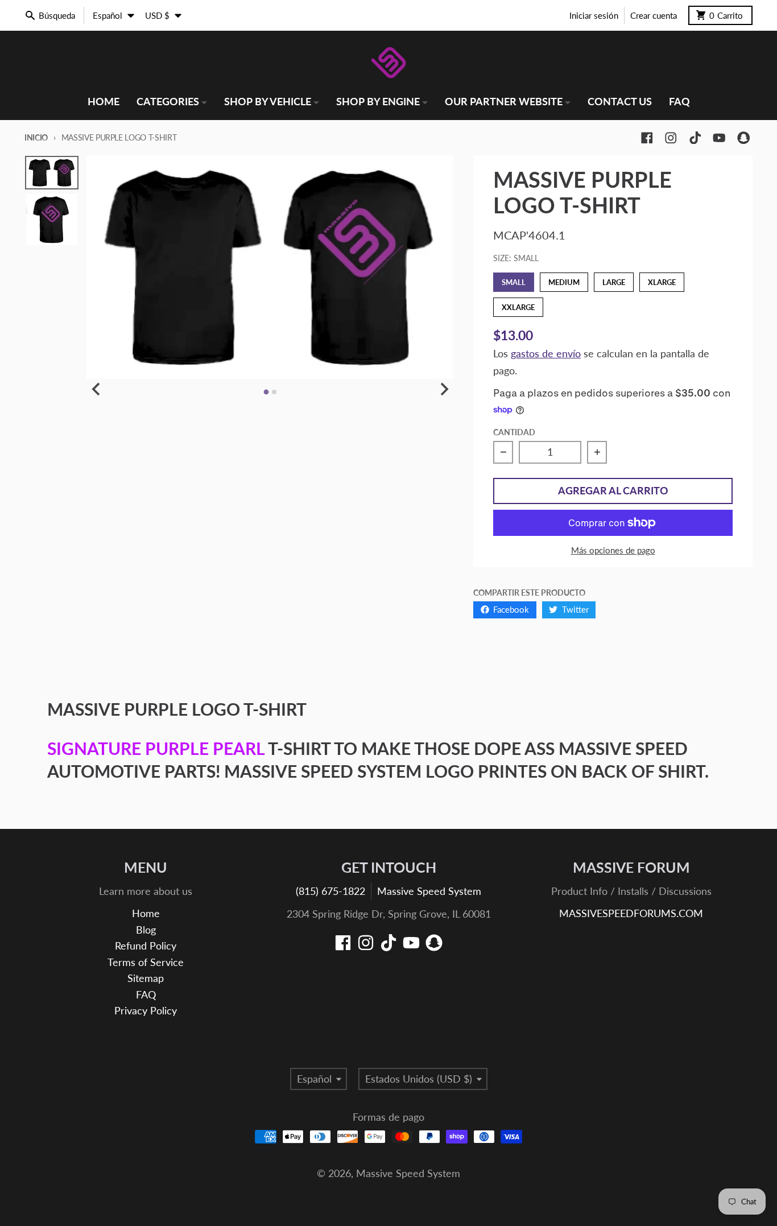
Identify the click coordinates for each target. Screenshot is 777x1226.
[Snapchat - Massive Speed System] (743, 138)
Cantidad (514, 432)
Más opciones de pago (613, 550)
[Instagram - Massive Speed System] (671, 138)
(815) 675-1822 (330, 891)
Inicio (36, 137)
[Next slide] (443, 389)
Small (514, 280)
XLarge (662, 280)
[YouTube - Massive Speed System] (719, 138)
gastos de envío (546, 354)
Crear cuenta (653, 15)
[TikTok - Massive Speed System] (695, 138)
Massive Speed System (429, 891)
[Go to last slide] (96, 389)
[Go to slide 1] (265, 392)
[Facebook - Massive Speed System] (647, 138)
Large (613, 280)
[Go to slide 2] (274, 392)
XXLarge (518, 305)
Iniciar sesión (593, 15)
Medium (564, 280)
